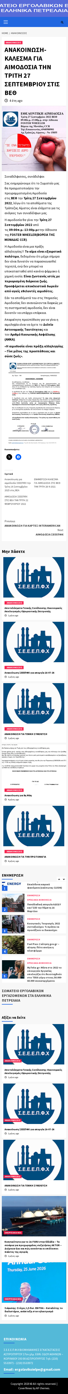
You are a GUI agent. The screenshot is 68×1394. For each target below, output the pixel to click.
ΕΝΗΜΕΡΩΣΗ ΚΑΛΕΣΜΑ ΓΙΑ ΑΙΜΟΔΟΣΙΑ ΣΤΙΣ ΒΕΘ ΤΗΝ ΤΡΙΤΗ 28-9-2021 (47, 483)
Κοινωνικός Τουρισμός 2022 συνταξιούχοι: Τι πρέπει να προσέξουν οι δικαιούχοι (43, 925)
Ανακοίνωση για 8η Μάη (18, 795)
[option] (34, 902)
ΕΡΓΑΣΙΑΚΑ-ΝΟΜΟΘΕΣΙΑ (39, 898)
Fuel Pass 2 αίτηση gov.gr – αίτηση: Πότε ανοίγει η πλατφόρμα (43, 946)
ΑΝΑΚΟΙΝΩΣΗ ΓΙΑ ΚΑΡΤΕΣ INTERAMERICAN (32, 523)
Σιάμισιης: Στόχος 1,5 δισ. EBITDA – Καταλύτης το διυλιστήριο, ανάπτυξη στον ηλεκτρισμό (34, 1309)
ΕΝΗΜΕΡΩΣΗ (33, 894)
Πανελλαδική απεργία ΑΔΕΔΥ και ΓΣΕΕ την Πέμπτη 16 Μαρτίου (44, 906)
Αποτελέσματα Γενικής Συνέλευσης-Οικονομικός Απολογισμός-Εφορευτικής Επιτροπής (33, 609)
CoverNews (25, 1388)
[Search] (62, 22)
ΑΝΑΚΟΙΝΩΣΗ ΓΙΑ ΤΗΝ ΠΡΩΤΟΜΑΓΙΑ (25, 856)
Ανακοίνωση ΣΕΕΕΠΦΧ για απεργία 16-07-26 (29, 672)
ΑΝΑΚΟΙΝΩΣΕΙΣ (13, 42)
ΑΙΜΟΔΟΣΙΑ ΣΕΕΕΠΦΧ (49, 532)
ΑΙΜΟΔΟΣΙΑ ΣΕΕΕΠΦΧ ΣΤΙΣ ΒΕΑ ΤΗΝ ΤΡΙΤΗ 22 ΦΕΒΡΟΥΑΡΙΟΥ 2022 (16, 500)
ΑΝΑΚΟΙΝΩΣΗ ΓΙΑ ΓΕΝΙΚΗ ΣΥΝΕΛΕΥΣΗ (26, 734)
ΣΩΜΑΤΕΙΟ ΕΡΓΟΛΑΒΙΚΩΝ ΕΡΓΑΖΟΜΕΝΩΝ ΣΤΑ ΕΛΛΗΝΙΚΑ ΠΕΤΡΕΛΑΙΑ (26, 995)
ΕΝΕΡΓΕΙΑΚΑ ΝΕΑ (13, 1232)
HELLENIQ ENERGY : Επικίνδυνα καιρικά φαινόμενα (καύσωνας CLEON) (44, 883)
